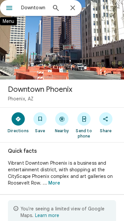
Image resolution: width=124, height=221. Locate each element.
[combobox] (34, 8)
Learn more (47, 215)
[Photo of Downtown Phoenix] (62, 40)
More (54, 183)
